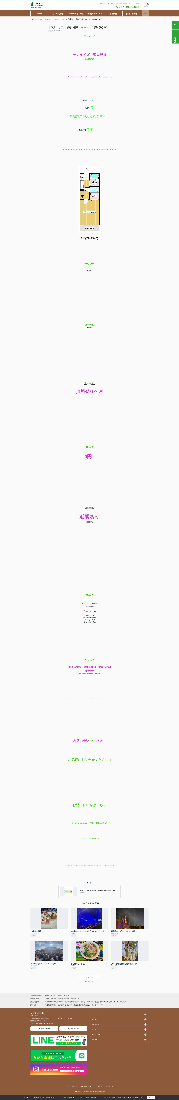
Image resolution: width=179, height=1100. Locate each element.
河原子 (73, 998)
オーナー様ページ (76, 14)
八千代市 (66, 995)
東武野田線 (90, 1002)
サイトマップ (110, 1086)
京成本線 (55, 1002)
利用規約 (84, 1086)
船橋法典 (68, 1005)
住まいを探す (58, 14)
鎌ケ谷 (97, 1005)
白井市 (60, 995)
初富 (102, 1005)
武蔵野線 (48, 1002)
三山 (59, 998)
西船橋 (54, 1005)
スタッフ (94, 1019)
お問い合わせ (131, 14)
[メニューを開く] (145, 13)
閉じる (151, 1097)
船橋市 (47, 995)
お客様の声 (95, 1024)
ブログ (51, 31)
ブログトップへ (89, 982)
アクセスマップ (97, 1034)
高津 (77, 998)
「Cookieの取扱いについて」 (124, 1097)
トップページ (96, 1014)
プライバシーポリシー (96, 1086)
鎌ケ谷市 (53, 995)
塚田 (73, 1005)
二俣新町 (61, 1005)
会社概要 (113, 14)
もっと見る (89, 977)
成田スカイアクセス (120, 1002)
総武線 (61, 1002)
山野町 (47, 998)
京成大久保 (90, 1005)
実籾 (83, 1005)
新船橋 (78, 1005)
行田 (68, 998)
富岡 (63, 998)
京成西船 (48, 1005)
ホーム (40, 14)
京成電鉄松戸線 (107, 1002)
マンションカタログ (72, 1086)
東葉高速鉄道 (69, 1002)
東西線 (83, 1002)
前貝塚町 (54, 998)
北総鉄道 (98, 1002)
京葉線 (77, 1002)
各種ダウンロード (94, 14)
